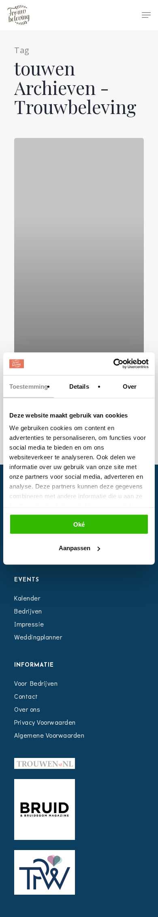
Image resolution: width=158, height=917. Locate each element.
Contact (26, 696)
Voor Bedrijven (36, 683)
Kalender (27, 598)
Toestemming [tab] (28, 386)
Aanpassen (74, 548)
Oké (79, 524)
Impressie (29, 624)
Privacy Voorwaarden (45, 722)
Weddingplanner (38, 637)
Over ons (27, 709)
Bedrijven (28, 611)
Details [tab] (79, 386)
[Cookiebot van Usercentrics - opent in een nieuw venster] (114, 364)
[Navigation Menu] (146, 15)
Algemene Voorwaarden (49, 735)
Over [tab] (130, 386)
